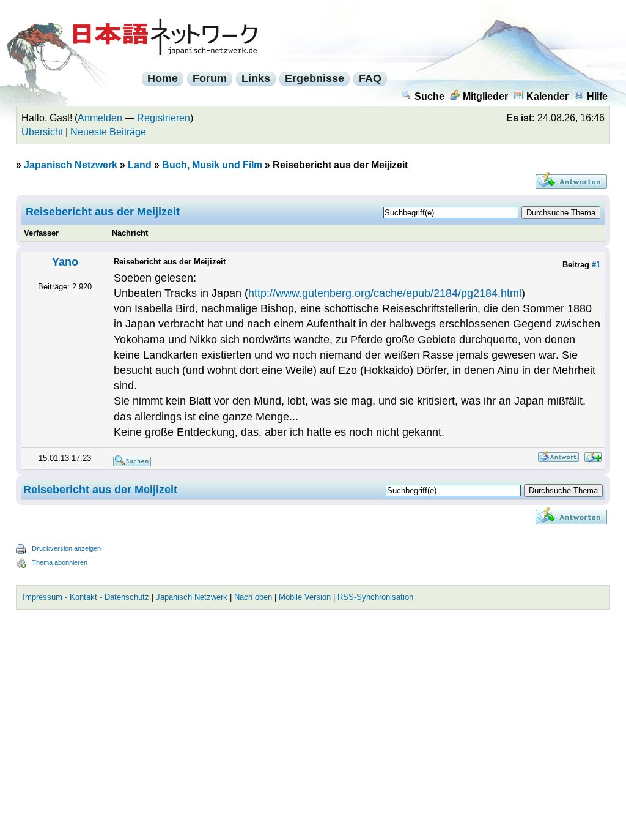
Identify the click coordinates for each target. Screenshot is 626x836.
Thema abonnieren (59, 562)
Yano (65, 262)
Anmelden (100, 118)
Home (162, 78)
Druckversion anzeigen (66, 548)
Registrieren (163, 118)
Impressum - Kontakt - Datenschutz (86, 597)
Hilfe (597, 96)
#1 (596, 264)
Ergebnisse (314, 78)
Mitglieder (485, 96)
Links (255, 78)
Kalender (547, 96)
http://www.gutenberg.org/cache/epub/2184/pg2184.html (384, 293)
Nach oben (253, 597)
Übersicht (42, 132)
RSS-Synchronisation (375, 597)
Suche (429, 96)
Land (140, 165)
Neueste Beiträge (108, 132)
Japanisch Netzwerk (70, 165)
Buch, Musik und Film (212, 165)
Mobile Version (305, 597)
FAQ (370, 78)
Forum (210, 78)
